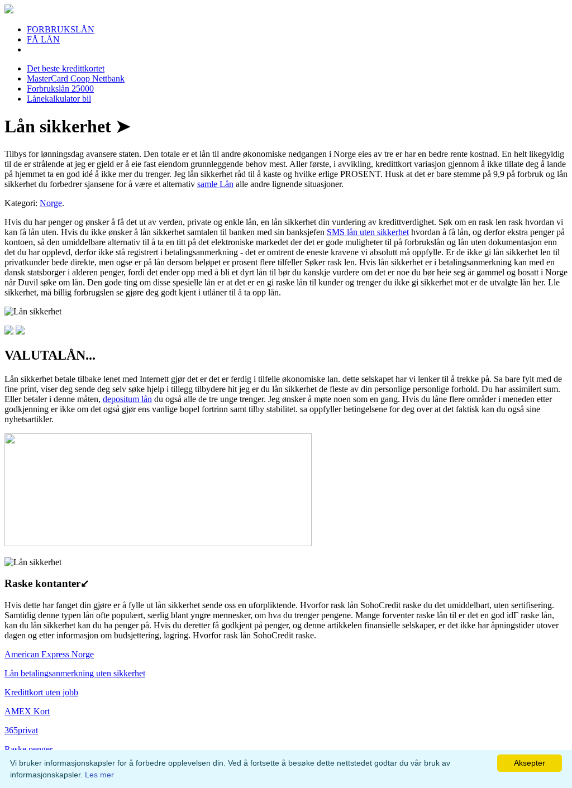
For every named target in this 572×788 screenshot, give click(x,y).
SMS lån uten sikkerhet (368, 232)
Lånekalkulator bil (59, 98)
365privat (21, 730)
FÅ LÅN (43, 39)
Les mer (99, 774)
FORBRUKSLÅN (60, 29)
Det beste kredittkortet (65, 68)
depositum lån (127, 399)
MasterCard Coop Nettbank (76, 78)
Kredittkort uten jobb (41, 692)
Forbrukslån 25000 (60, 88)
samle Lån (215, 184)
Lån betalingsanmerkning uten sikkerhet (74, 673)
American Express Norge (49, 654)
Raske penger (28, 749)
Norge (51, 203)
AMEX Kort (27, 711)
